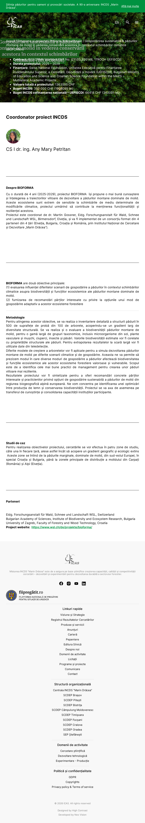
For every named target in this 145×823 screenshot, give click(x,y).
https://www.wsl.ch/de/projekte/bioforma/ (61, 527)
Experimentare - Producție (72, 760)
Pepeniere (72, 639)
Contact (72, 674)
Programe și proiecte (72, 664)
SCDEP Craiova (72, 724)
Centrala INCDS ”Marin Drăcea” (72, 690)
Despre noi (72, 649)
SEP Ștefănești (72, 734)
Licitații (72, 659)
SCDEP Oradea (72, 729)
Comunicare (72, 669)
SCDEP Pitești (72, 700)
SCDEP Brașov (72, 695)
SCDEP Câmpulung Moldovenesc (72, 710)
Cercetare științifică (72, 751)
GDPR (72, 777)
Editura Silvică (72, 644)
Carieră (72, 634)
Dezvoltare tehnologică (72, 756)
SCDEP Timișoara (73, 715)
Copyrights (72, 782)
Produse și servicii (72, 624)
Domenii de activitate (72, 654)
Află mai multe (130, 6)
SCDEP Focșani (72, 720)
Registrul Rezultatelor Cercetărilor (72, 619)
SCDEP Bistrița (72, 705)
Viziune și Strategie (72, 614)
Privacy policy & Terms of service (72, 787)
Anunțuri (72, 629)
